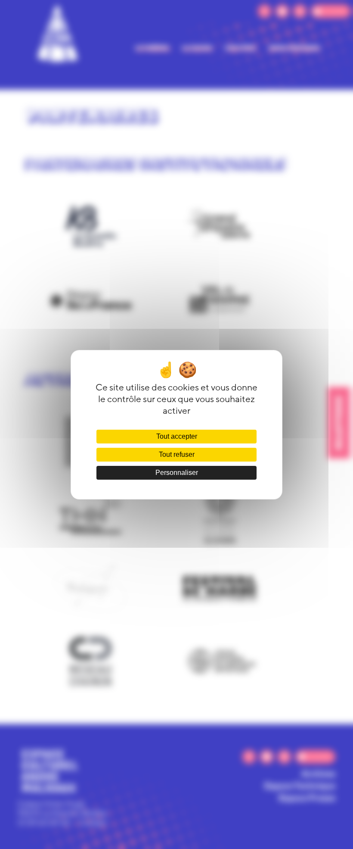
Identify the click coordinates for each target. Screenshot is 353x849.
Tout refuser (177, 454)
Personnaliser (176, 472)
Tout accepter (176, 436)
